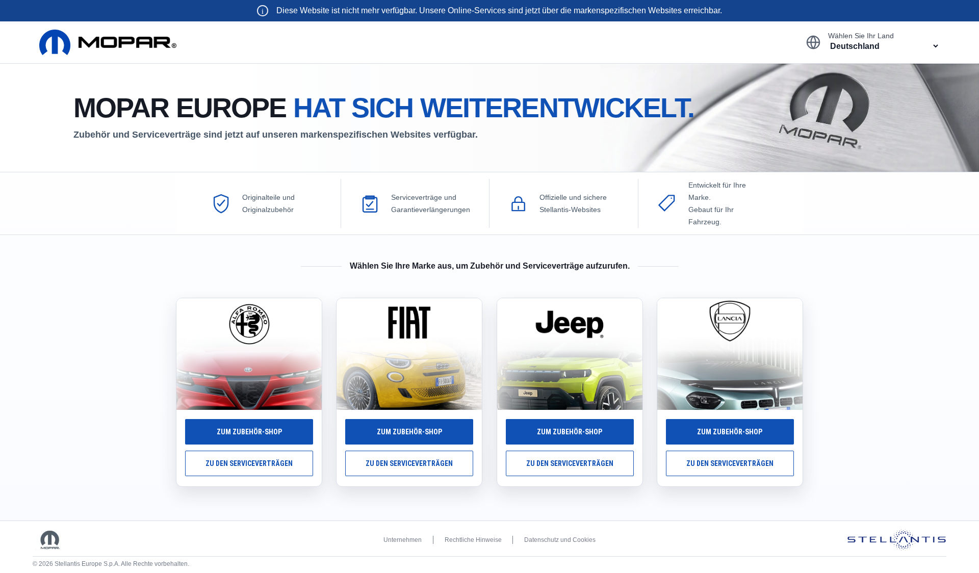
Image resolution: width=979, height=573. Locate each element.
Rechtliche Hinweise (473, 539)
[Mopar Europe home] (107, 42)
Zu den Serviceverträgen (249, 463)
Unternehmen (402, 539)
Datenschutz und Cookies (560, 539)
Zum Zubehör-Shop (249, 432)
